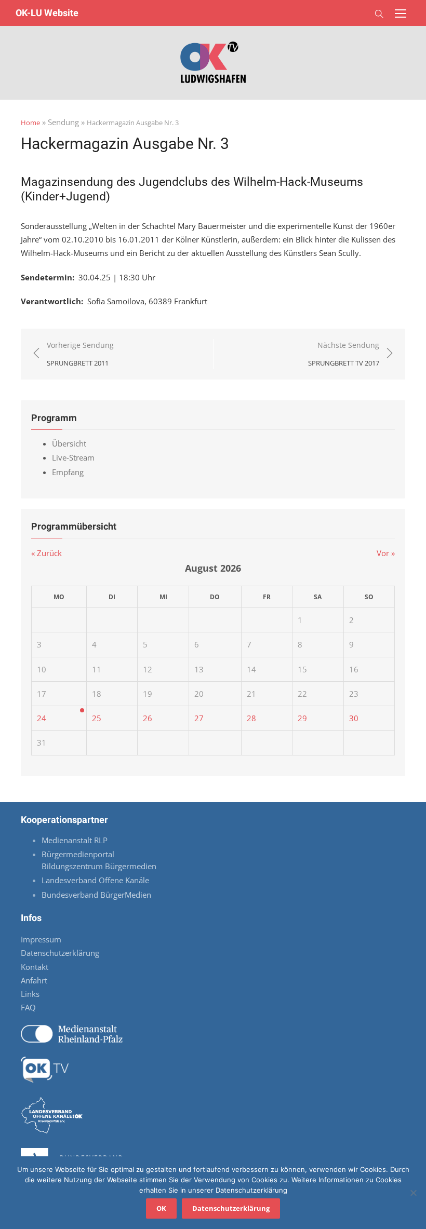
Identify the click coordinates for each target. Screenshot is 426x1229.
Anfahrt (34, 980)
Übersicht (69, 443)
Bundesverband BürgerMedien (96, 894)
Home (30, 122)
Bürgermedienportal (78, 854)
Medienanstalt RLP (75, 840)
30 (353, 718)
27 (199, 718)
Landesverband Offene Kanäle (96, 880)
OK (161, 1208)
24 (41, 718)
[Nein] (413, 1192)
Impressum (41, 939)
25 (96, 718)
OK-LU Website (47, 12)
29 (302, 718)
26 (147, 718)
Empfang (68, 472)
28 (251, 718)
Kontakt (34, 967)
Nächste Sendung (343, 354)
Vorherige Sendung (80, 354)
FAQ (28, 1007)
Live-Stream (73, 457)
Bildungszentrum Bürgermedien (100, 866)
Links (30, 994)
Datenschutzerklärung (60, 953)
